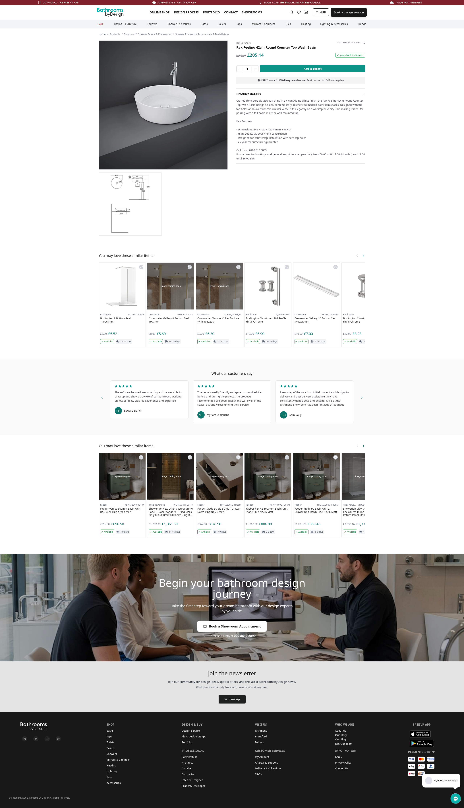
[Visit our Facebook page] (36, 739)
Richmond (261, 730)
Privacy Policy (343, 762)
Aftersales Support (266, 762)
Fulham (259, 742)
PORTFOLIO (211, 12)
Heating (111, 765)
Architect (187, 762)
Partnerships (189, 756)
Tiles (109, 777)
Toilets (110, 742)
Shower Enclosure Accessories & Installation (202, 34)
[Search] (291, 12)
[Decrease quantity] (240, 68)
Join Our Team (343, 743)
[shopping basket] (307, 12)
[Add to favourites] (364, 43)
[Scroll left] (357, 255)
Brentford (261, 736)
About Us (340, 730)
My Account (262, 756)
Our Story (341, 735)
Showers (129, 34)
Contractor (188, 774)
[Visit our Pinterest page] (58, 739)
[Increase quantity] (255, 68)
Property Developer (193, 786)
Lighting (112, 771)
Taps (109, 736)
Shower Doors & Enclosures (154, 34)
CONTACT (231, 12)
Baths (110, 730)
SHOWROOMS (252, 12)
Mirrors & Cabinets (118, 759)
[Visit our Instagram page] (24, 739)
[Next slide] (361, 397)
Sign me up (232, 699)
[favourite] (300, 12)
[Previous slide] (102, 397)
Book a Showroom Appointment (235, 626)
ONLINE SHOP (160, 12)
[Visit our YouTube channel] (47, 739)
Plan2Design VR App (194, 736)
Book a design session (349, 12)
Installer (187, 768)
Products (114, 34)
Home (102, 34)
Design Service (191, 730)
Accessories (114, 783)
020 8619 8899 (245, 635)
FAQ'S (338, 756)
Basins (111, 748)
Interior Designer (192, 780)
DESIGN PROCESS (186, 12)
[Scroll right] (363, 255)
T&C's (258, 774)
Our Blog (340, 739)
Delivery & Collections (268, 768)
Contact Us (341, 768)
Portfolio (187, 742)
